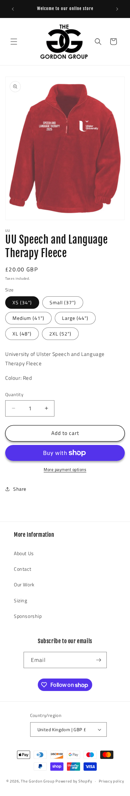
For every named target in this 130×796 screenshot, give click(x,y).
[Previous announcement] (12, 9)
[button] (13, 41)
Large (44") (75, 318)
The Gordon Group (37, 781)
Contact (22, 568)
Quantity (14, 394)
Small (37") (63, 302)
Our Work (24, 584)
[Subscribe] (98, 660)
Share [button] (19, 488)
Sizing (20, 600)
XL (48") (22, 333)
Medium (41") (28, 318)
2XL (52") (60, 333)
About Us (24, 553)
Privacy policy (111, 781)
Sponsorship (28, 616)
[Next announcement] (117, 9)
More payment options (65, 469)
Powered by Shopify (73, 781)
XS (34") (22, 302)
